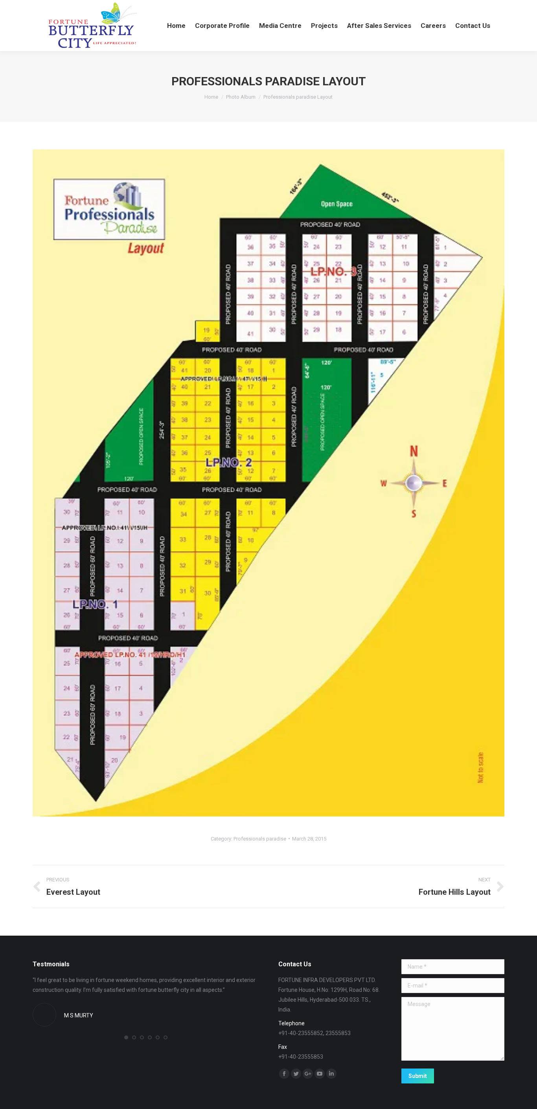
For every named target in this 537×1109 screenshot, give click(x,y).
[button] (126, 1037)
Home (211, 97)
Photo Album (241, 97)
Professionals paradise (260, 839)
